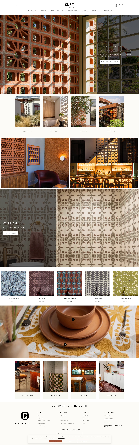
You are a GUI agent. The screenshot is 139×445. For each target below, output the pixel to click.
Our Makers (85, 418)
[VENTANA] (27, 111)
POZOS (110, 131)
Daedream (54, 395)
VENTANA (26, 131)
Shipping (40, 418)
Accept (55, 441)
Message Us (108, 422)
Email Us (107, 415)
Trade (61, 418)
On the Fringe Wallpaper (69, 298)
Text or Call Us (108, 418)
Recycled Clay (27, 395)
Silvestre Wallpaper (14, 298)
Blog (61, 425)
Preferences (84, 441)
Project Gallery (64, 420)
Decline (69, 441)
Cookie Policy (61, 438)
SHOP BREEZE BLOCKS (109, 61)
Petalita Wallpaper (97, 298)
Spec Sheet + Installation (67, 423)
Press (83, 423)
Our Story (85, 415)
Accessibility (41, 425)
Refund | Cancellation (44, 420)
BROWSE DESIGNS (10, 233)
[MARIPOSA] (55, 111)
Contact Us (63, 415)
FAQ (39, 415)
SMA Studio (85, 420)
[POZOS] (111, 111)
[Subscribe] (80, 434)
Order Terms (41, 423)
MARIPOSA (54, 131)
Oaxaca (82, 395)
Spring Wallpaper (41, 298)
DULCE (82, 131)
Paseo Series (110, 395)
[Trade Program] (116, 5)
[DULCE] (83, 111)
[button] (16, 5)
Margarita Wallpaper (125, 298)
